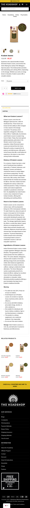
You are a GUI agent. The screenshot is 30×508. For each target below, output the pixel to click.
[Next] (26, 33)
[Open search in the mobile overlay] (15, 9)
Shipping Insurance (6, 432)
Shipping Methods (6, 435)
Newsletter (4, 463)
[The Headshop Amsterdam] (9, 4)
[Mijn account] (19, 4)
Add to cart (18, 88)
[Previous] (3, 33)
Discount (3, 457)
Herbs (17, 15)
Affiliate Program (6, 450)
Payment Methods (6, 426)
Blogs (2, 417)
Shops (3, 466)
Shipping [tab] (5, 111)
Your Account (5, 438)
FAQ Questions (5, 423)
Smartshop (11, 15)
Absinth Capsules (5, 375)
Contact (3, 454)
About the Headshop (7, 447)
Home (4, 15)
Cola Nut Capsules (6, 355)
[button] (22, 4)
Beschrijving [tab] (6, 107)
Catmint (18, 355)
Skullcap (18, 375)
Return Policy (5, 429)
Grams (2, 80)
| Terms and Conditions (18, 504)
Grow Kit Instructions (7, 460)
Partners (3, 469)
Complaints (4, 420)
